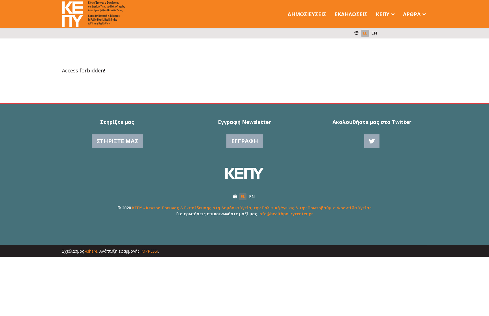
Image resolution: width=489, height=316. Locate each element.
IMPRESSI (149, 251)
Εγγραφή (244, 141)
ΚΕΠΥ (382, 14)
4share (91, 251)
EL (365, 33)
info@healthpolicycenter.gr (285, 213)
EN (374, 33)
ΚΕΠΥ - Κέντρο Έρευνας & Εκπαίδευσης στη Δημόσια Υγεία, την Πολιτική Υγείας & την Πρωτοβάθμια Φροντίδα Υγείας (252, 207)
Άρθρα (412, 14)
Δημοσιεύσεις (307, 14)
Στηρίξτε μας (117, 141)
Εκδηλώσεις (350, 14)
